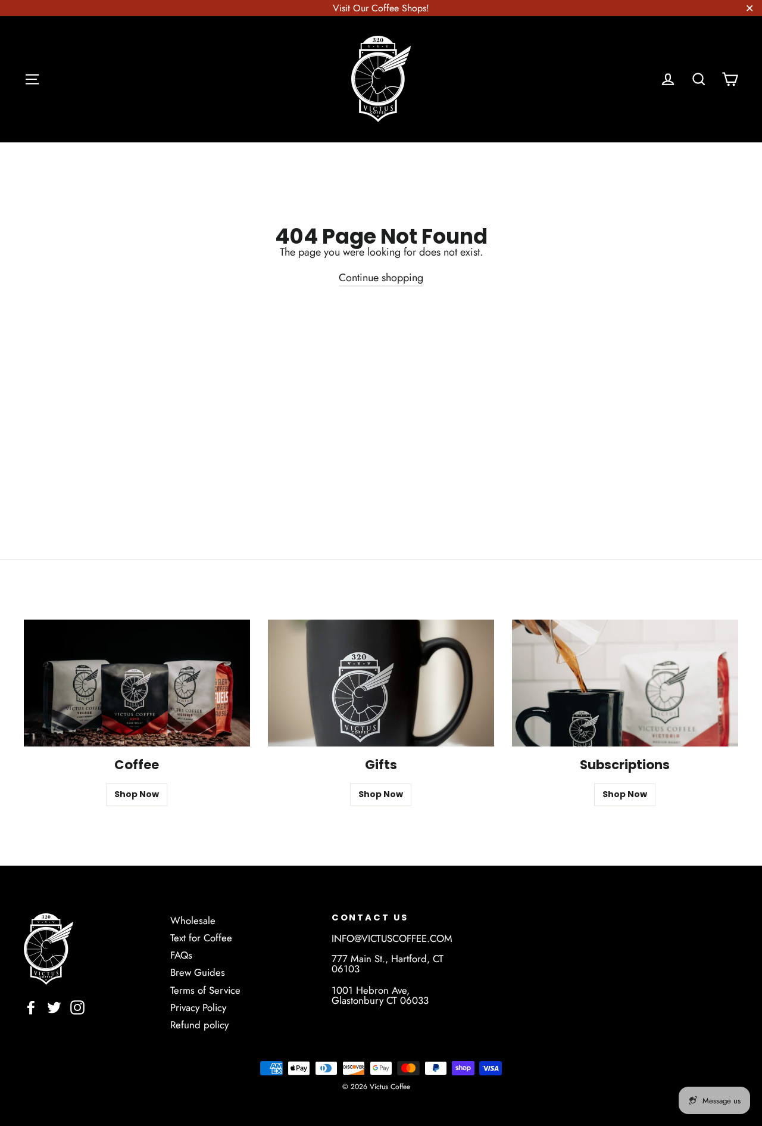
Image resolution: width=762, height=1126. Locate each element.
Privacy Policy (198, 1007)
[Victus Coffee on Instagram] (77, 1007)
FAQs (181, 955)
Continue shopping (381, 277)
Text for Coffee (201, 938)
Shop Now (136, 794)
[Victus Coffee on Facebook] (31, 1007)
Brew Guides (197, 972)
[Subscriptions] (625, 683)
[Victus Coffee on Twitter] (54, 1007)
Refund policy (199, 1025)
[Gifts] (381, 683)
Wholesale (193, 920)
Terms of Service (205, 990)
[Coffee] (137, 683)
